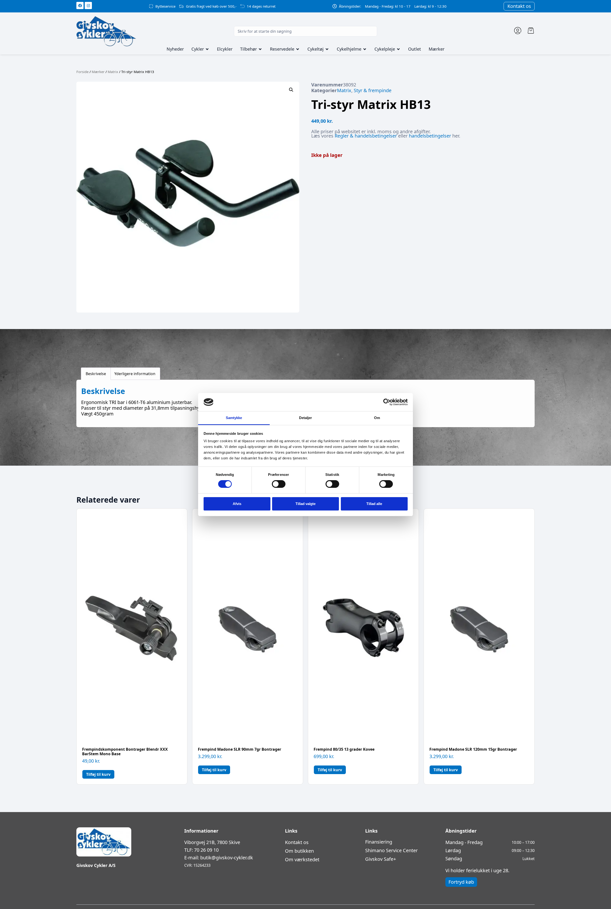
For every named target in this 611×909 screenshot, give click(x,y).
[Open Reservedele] (297, 49)
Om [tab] (377, 418)
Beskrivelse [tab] (96, 373)
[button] (291, 89)
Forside (82, 71)
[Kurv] (531, 30)
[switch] (278, 484)
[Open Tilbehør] (260, 49)
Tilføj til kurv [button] (98, 774)
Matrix (113, 71)
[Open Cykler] (207, 49)
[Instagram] (88, 5)
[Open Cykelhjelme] (365, 49)
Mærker (98, 71)
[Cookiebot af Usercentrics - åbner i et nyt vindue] (387, 402)
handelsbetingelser (430, 136)
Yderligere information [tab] (134, 373)
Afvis (237, 504)
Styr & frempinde (372, 90)
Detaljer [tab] (305, 418)
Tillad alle (374, 504)
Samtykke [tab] (234, 418)
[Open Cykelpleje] (398, 49)
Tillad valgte (305, 504)
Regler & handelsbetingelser (366, 136)
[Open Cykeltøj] (327, 49)
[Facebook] (80, 5)
